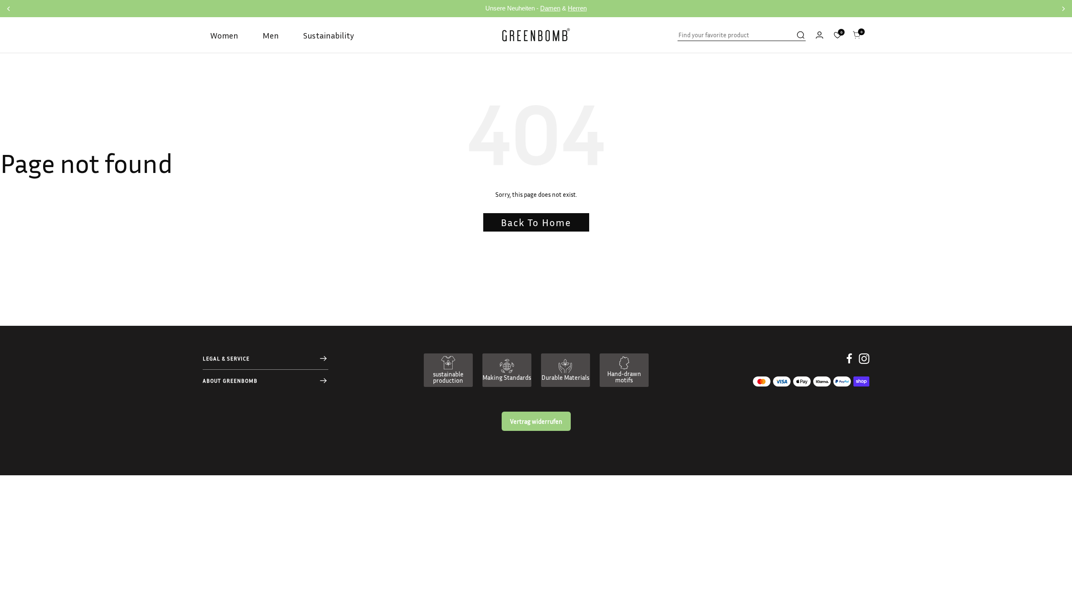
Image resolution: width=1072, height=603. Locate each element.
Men (271, 35)
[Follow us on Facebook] (849, 364)
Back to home (536, 222)
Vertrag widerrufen (536, 421)
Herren (577, 8)
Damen (550, 8)
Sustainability (328, 35)
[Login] (819, 35)
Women (224, 35)
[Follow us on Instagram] (864, 364)
